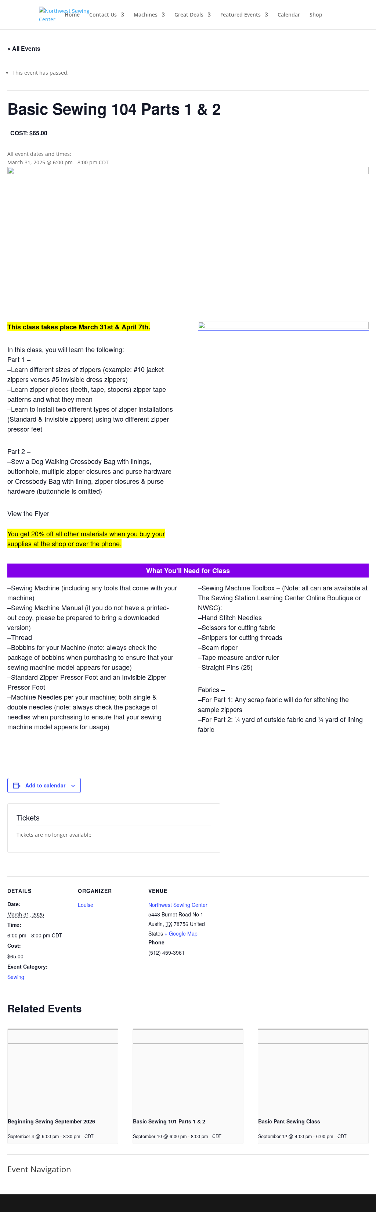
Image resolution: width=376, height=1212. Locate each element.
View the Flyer (28, 513)
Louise (85, 904)
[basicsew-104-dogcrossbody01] (283, 327)
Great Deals (188, 15)
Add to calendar (45, 785)
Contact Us (103, 15)
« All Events (23, 48)
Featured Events (240, 15)
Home (72, 15)
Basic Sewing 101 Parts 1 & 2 (169, 1121)
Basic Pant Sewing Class (289, 1121)
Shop (316, 15)
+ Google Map (181, 933)
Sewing (15, 976)
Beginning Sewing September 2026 (51, 1121)
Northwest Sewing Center (177, 904)
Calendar (289, 15)
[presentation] (63, 1070)
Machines (146, 15)
